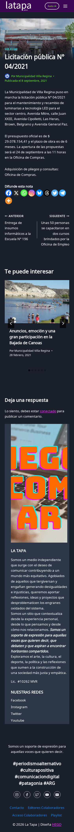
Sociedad (11, 48)
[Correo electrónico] (57, 794)
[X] (16, 193)
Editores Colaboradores (46, 807)
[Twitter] (54, 193)
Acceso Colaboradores (29, 815)
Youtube (17, 720)
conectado (48, 411)
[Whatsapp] (24, 193)
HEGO (56, 824)
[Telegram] (62, 193)
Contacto (17, 807)
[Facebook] (8, 193)
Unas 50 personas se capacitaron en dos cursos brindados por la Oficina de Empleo (55, 230)
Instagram (19, 707)
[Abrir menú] (65, 6)
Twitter (16, 713)
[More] (8, 200)
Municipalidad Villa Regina (34, 76)
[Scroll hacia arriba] (10, 826)
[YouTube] (47, 794)
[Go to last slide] (11, 323)
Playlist (56, 815)
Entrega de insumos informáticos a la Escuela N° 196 (18, 227)
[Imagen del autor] (7, 76)
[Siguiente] (63, 323)
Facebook (18, 700)
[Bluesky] (39, 193)
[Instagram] (31, 193)
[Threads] (47, 193)
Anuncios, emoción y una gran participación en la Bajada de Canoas (32, 336)
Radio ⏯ (52, 6)
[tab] (29, 370)
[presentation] (37, 301)
